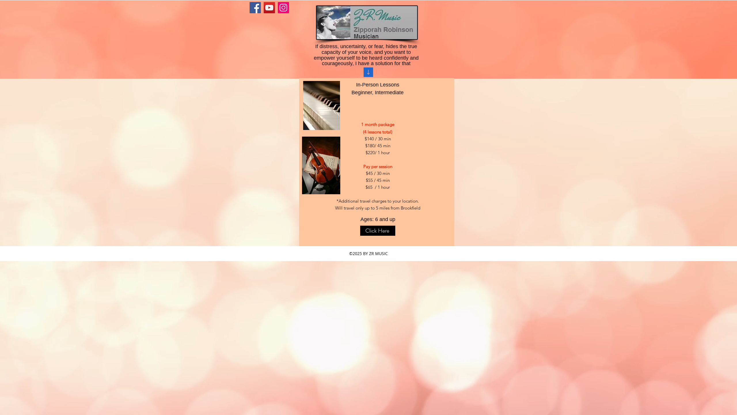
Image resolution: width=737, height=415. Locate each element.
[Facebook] (255, 7)
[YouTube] (269, 7)
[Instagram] (283, 7)
